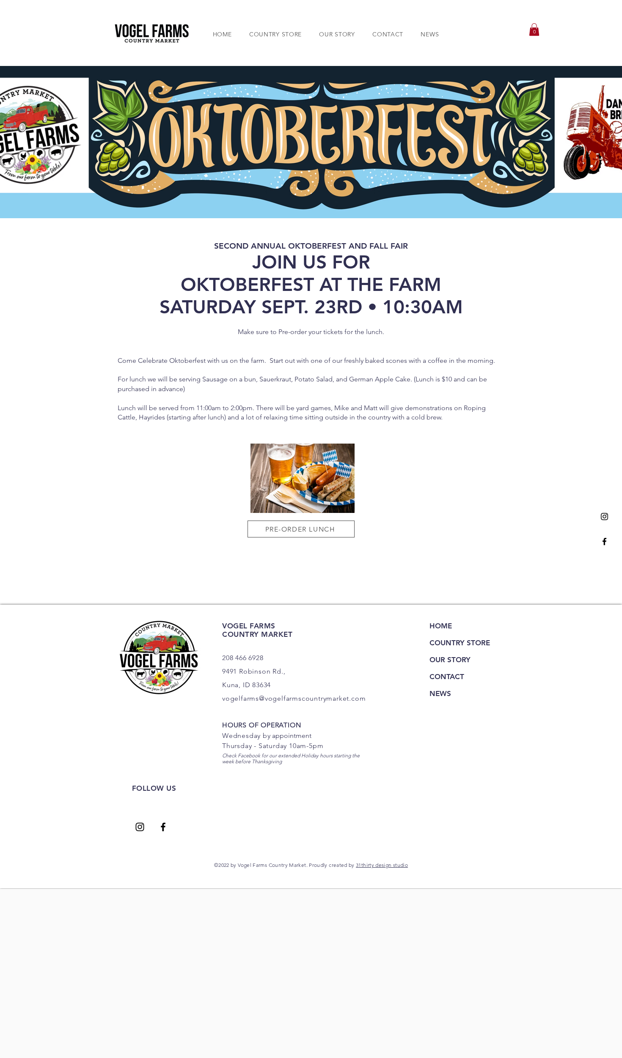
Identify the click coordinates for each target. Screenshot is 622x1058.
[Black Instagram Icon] (604, 516)
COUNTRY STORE (459, 643)
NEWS (440, 693)
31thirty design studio (382, 865)
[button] (534, 29)
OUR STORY (450, 659)
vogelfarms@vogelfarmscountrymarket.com (294, 698)
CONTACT (446, 676)
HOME (440, 626)
